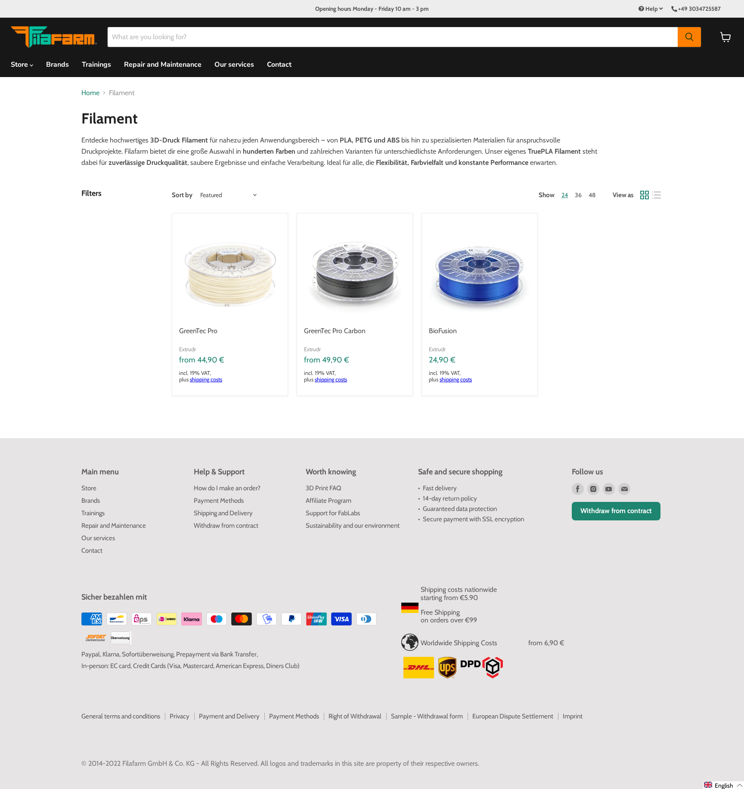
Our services (234, 64)
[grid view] (645, 195)
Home (90, 93)
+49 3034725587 (699, 8)
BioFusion (443, 331)
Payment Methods (219, 500)
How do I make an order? (227, 488)
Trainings (96, 64)
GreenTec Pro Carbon (335, 331)
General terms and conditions (120, 716)
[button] (723, 785)
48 (592, 195)
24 (564, 195)
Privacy (179, 716)
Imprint (573, 716)
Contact (279, 64)
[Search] (689, 37)
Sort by (182, 195)
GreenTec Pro (198, 331)
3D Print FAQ (323, 488)
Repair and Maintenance (163, 64)
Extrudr (187, 349)
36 (578, 195)
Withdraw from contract (226, 525)
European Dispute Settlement (512, 716)
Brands (57, 64)
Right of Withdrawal (355, 716)
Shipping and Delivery (223, 513)
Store (88, 488)
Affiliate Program (328, 500)
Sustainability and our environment (353, 525)
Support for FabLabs (333, 513)
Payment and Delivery (229, 716)
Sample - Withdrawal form (427, 716)
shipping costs (206, 379)
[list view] (657, 195)
